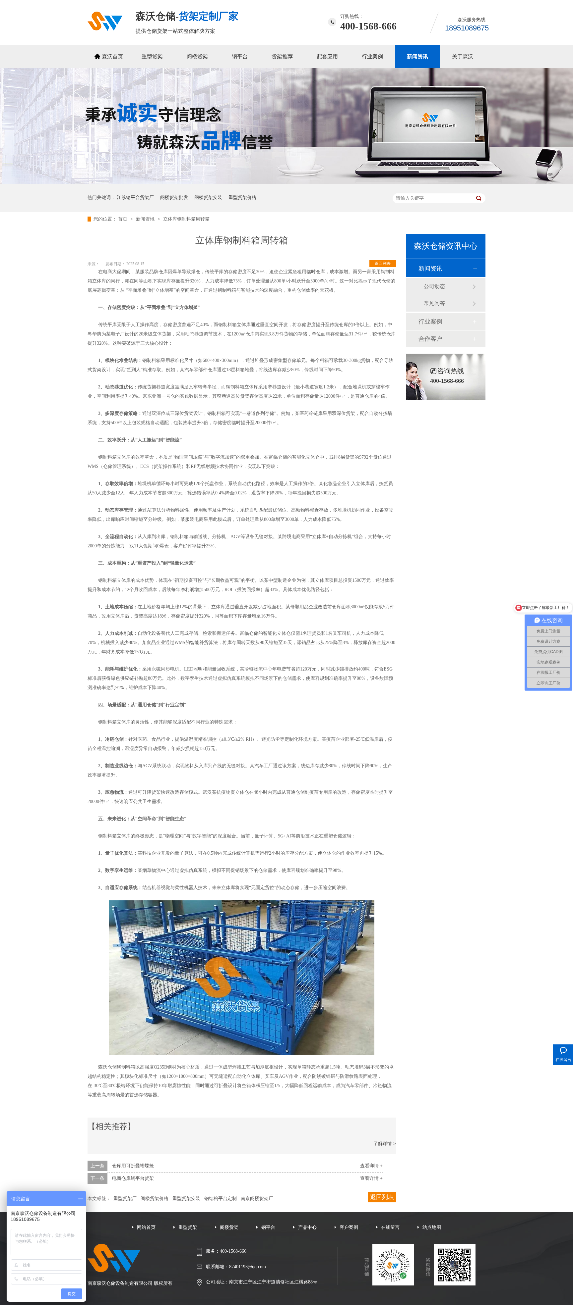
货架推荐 (282, 56)
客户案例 (349, 1227)
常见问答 (434, 303)
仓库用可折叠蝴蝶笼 (133, 1165)
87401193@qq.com (247, 1266)
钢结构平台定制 (220, 1198)
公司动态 (434, 286)
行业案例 (372, 56)
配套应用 (327, 56)
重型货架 (152, 56)
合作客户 (430, 338)
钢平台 (240, 56)
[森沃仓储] (105, 28)
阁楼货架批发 (174, 197)
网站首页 (146, 1227)
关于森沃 (462, 56)
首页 (123, 219)
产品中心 (307, 1227)
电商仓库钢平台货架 (133, 1178)
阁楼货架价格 (154, 1198)
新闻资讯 (417, 56)
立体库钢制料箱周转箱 (186, 219)
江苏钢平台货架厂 (135, 197)
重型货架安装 (186, 1198)
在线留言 (390, 1227)
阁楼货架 (197, 56)
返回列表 (383, 263)
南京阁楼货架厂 (257, 1198)
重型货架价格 (242, 197)
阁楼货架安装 (208, 197)
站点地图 (431, 1227)
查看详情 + (371, 1165)
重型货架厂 (125, 1198)
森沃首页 (112, 56)
